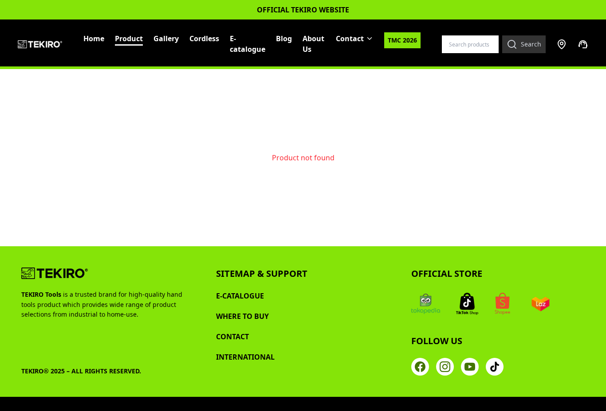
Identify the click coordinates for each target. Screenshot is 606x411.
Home (93, 38)
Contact (350, 38)
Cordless (204, 38)
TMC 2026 (402, 40)
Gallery (166, 38)
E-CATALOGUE (240, 296)
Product (129, 38)
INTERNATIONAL (245, 357)
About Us (313, 44)
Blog (284, 38)
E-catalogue (247, 44)
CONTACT (232, 336)
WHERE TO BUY (242, 316)
